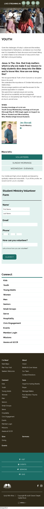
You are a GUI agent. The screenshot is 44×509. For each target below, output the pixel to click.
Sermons (25, 436)
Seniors (6, 304)
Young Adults (9, 290)
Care (24, 380)
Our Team (25, 371)
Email (6, 220)
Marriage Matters (28, 391)
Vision (24, 364)
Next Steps (5, 364)
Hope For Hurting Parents (31, 384)
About (24, 360)
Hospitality (8, 318)
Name (6, 205)
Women (7, 295)
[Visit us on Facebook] (38, 486)
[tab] (22, 157)
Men (5, 299)
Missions (7, 337)
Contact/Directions (28, 375)
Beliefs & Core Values (29, 367)
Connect (7, 274)
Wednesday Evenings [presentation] (22, 168)
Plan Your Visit (7, 367)
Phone (6, 230)
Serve (6, 314)
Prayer (24, 387)
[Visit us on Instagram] (41, 486)
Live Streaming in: (12, 4)
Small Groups (9, 309)
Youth (6, 285)
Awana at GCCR (10, 342)
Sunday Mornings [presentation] (22, 163)
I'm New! (5, 360)
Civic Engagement (12, 323)
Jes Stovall (25, 122)
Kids (5, 280)
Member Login (10, 333)
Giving (4, 440)
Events (6, 328)
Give (3, 436)
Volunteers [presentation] (22, 157)
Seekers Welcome (8, 371)
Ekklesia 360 (22, 503)
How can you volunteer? (15, 240)
